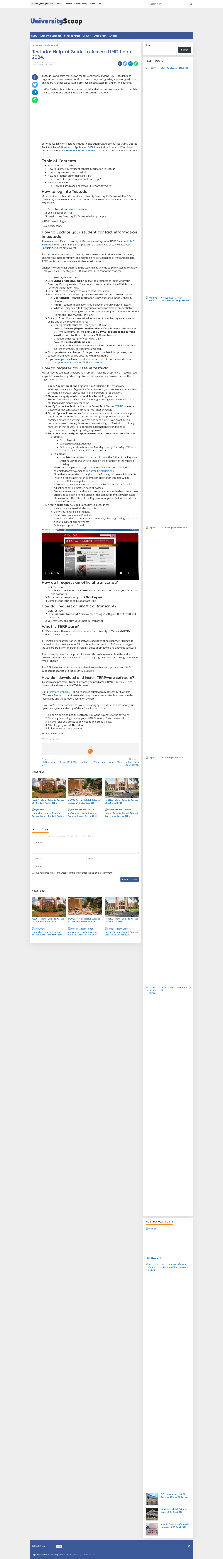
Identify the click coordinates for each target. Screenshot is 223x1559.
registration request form (90, 457)
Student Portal (37, 65)
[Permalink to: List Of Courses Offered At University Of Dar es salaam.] (152, 1376)
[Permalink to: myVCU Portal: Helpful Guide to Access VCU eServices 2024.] (85, 787)
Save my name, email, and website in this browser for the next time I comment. (73, 872)
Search (149, 45)
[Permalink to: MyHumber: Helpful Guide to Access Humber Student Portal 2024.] (38, 809)
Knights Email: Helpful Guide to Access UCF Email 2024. (175, 1525)
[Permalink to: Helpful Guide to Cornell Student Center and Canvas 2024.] (118, 809)
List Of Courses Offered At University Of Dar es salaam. (175, 1265)
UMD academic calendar (80, 150)
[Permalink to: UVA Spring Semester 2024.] (152, 639)
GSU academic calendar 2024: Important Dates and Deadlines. (116, 762)
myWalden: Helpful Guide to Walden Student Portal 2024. (82, 814)
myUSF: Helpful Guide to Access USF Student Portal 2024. (48, 801)
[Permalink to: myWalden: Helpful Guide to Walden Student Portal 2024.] (81, 809)
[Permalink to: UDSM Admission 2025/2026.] (152, 180)
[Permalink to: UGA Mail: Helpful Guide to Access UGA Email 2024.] (152, 1513)
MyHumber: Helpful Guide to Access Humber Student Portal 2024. (47, 814)
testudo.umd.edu (77, 209)
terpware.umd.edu (59, 691)
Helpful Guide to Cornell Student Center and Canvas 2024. (121, 814)
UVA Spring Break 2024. (172, 757)
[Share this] (120, 63)
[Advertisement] (138, 19)
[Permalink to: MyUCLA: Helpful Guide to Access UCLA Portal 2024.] (122, 787)
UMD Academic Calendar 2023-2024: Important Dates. (65, 762)
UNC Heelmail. (154, 1258)
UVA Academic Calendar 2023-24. (176, 988)
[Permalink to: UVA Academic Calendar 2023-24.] (152, 1099)
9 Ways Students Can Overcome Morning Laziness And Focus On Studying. (175, 299)
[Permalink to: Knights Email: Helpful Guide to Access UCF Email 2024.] (152, 1528)
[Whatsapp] (135, 63)
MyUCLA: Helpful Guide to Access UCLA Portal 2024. (121, 801)
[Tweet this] (125, 63)
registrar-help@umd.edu (100, 471)
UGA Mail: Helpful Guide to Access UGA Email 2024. (174, 1510)
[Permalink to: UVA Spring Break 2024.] (152, 869)
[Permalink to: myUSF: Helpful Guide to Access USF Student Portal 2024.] (49, 787)
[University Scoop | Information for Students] (56, 19)
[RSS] (90, 751)
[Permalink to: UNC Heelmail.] (168, 1240)
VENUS (119, 406)
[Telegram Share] (130, 63)
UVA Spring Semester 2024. (174, 527)
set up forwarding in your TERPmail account (78, 362)
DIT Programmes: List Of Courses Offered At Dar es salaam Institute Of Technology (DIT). (174, 1495)
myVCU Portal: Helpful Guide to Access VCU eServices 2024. (84, 801)
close (59, 1546)
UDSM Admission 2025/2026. (174, 68)
